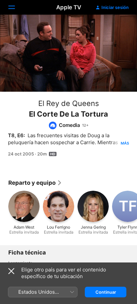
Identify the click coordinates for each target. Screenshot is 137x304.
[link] (35, 182)
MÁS (125, 143)
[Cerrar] (11, 271)
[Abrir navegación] (15, 7)
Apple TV (68, 7)
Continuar (105, 292)
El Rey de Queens (68, 103)
